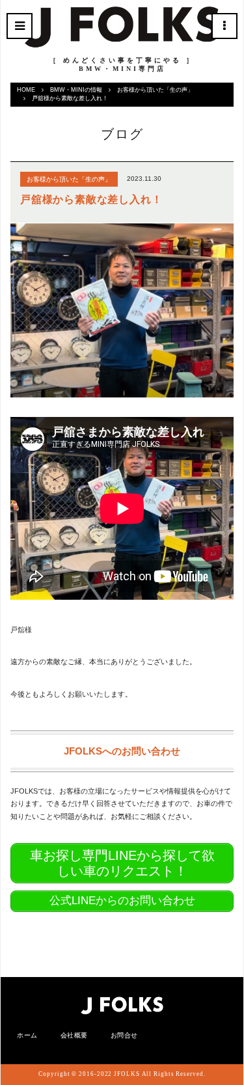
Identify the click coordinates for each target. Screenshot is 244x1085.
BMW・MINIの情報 (76, 90)
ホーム (27, 1035)
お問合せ (124, 1035)
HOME (26, 90)
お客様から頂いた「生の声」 (155, 90)
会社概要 (74, 1035)
